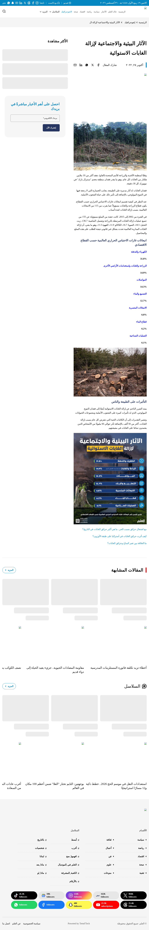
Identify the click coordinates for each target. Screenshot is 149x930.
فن (110, 856)
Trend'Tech (84, 923)
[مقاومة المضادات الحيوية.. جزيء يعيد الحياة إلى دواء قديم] (52, 644)
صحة (76, 12)
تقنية (142, 873)
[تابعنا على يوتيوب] (16, 2)
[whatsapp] (86, 65)
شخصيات (41, 848)
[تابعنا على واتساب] (8, 2)
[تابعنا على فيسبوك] (33, 2)
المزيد (10, 570)
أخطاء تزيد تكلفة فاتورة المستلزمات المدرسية (119, 667)
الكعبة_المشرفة (70, 873)
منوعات (107, 873)
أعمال (108, 848)
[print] (98, 65)
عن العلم (16, 923)
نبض (4, 3)
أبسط (75, 840)
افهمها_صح (72, 856)
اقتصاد (82, 12)
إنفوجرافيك (130, 22)
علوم (109, 864)
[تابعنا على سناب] (12, 2)
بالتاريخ (42, 840)
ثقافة (109, 839)
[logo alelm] (138, 12)
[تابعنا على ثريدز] (29, 2)
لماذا (43, 856)
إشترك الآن (51, 128)
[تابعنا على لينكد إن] (20, 2)
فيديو (66, 3)
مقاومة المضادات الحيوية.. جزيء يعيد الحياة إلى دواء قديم (55, 669)
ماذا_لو (42, 873)
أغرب (75, 848)
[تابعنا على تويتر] (24, 2)
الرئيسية (121, 12)
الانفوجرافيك (66, 12)
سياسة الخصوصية (31, 923)
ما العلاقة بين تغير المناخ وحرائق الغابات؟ (127, 543)
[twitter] (92, 65)
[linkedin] (80, 65)
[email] (75, 65)
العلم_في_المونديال (68, 864)
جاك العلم (112, 12)
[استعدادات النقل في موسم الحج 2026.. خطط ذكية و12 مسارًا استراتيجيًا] (115, 760)
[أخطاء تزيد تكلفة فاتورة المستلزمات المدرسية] (115, 644)
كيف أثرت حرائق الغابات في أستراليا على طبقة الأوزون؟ (120, 536)
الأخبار (104, 12)
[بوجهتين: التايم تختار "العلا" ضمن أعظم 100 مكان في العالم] (52, 760)
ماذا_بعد (41, 864)
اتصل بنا (6, 923)
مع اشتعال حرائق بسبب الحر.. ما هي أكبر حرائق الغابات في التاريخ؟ (114, 529)
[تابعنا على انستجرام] (37, 2)
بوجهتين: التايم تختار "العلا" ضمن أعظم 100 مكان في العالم (54, 786)
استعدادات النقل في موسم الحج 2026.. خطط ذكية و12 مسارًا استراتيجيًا (116, 786)
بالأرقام (74, 881)
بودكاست (52, 3)
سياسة (97, 12)
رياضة (89, 12)
